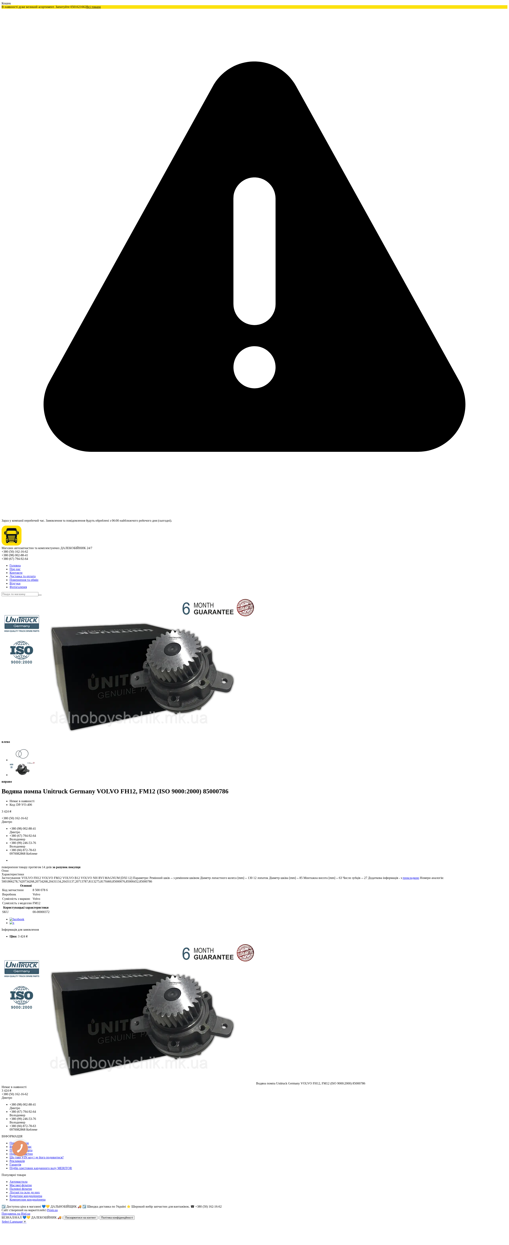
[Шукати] (40, 595)
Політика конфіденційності (117, 1217)
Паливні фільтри (21, 1188)
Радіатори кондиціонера (26, 1196)
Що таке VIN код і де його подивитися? (37, 1157)
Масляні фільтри (21, 1185)
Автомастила (18, 1181)
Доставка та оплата (23, 576)
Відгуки (15, 583)
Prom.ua (52, 1210)
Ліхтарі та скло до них (25, 1192)
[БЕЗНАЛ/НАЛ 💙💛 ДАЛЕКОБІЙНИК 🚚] (11, 544)
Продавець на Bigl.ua (16, 1213)
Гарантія (15, 1164)
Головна (15, 565)
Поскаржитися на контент (80, 1217)
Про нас (15, 569)
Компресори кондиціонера (28, 1199)
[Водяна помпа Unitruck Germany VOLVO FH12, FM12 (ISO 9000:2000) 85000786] (129, 1083)
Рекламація (17, 1161)
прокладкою (411, 878)
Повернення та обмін (24, 580)
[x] (12, 922)
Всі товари (93, 7)
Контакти (16, 572)
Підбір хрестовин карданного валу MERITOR (41, 1168)
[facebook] (17, 919)
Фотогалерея (18, 587)
